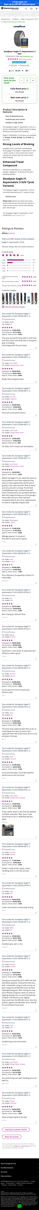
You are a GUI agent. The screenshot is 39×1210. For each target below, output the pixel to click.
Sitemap (3, 1185)
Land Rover (14, 363)
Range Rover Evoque (17, 798)
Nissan (12, 1101)
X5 (11, 930)
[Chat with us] (19, 1206)
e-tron (12, 561)
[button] (26, 8)
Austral (12, 967)
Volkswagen (14, 520)
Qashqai (13, 1103)
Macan (12, 676)
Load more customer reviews (16, 1129)
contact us (17, 1146)
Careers (20, 1185)
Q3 (11, 715)
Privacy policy (10, 1183)
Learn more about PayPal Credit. (23, 1205)
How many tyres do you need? (10, 80)
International (12, 1185)
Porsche (12, 397)
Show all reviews (12, 1137)
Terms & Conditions (23, 1181)
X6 (11, 324)
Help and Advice (6, 1176)
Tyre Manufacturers (7, 1168)
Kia (11, 598)
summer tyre (20, 215)
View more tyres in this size (14, 22)
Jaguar (12, 635)
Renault (12, 964)
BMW (11, 322)
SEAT (11, 757)
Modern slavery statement (24, 1183)
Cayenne (13, 399)
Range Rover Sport (17, 365)
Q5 (11, 893)
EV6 (11, 600)
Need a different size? (26, 56)
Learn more (24, 1146)
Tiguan (12, 522)
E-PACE (12, 637)
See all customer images (15, 307)
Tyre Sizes (4, 1172)
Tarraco (13, 759)
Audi (11, 559)
